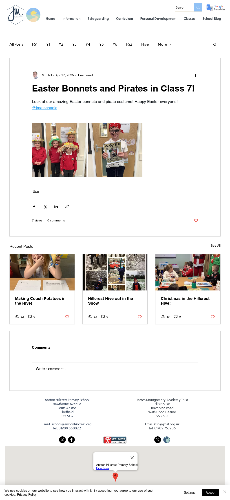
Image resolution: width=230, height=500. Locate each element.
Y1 (48, 44)
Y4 (88, 44)
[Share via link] (67, 206)
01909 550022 (70, 428)
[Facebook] (71, 439)
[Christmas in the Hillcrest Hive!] (187, 272)
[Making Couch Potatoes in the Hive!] (42, 272)
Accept (210, 492)
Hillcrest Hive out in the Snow (110, 301)
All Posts (16, 44)
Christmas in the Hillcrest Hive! (185, 301)
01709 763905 (165, 428)
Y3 (74, 44)
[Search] (198, 7)
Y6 (115, 44)
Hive (145, 44)
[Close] (224, 492)
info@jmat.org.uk (166, 424)
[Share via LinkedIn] (56, 206)
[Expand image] (59, 150)
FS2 (129, 44)
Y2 (61, 44)
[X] (62, 439)
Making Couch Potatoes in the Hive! (40, 301)
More (162, 44)
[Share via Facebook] (34, 206)
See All (216, 245)
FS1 (34, 44)
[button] (71, 18)
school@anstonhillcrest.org (72, 424)
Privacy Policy (27, 494)
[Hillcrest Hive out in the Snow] (115, 272)
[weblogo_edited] (166, 439)
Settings (189, 492)
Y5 (101, 44)
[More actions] (195, 75)
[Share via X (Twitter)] (45, 206)
